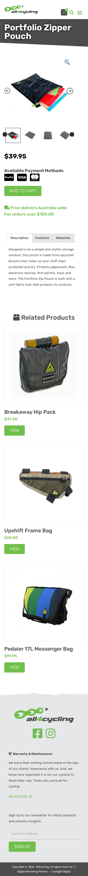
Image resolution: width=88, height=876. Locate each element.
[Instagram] (50, 733)
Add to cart (23, 190)
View (14, 430)
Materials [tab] (63, 238)
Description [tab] (19, 238)
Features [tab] (42, 238)
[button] (71, 12)
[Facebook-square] (37, 733)
